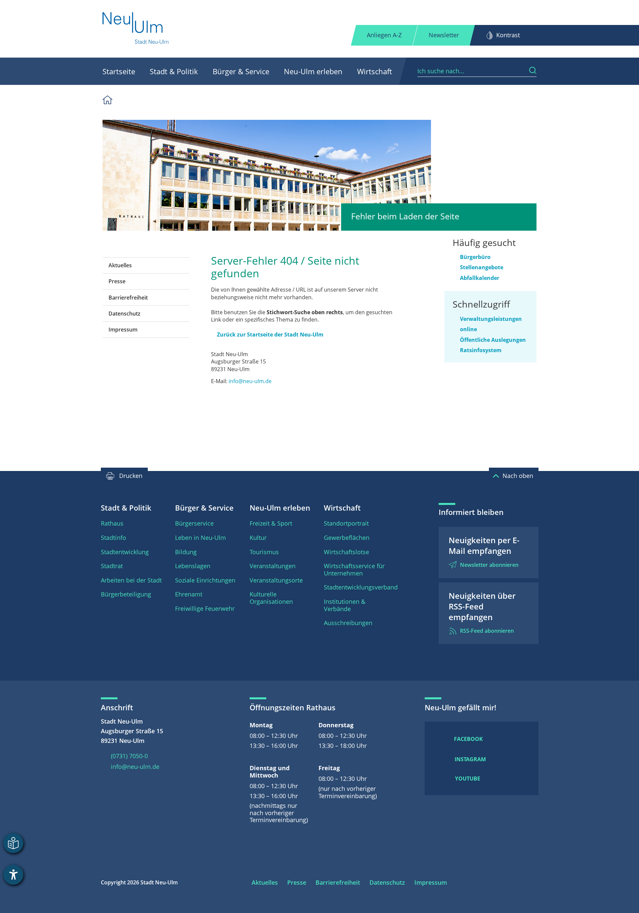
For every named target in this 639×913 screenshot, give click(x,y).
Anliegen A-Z (384, 35)
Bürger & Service (241, 71)
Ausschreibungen (348, 623)
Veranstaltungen (273, 566)
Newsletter (444, 35)
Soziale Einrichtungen (205, 580)
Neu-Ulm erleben (313, 71)
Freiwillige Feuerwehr (205, 608)
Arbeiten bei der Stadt (131, 580)
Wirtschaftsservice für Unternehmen (354, 569)
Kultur (258, 538)
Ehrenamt (188, 594)
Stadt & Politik (174, 71)
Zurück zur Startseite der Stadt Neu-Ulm (270, 334)
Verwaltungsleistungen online (491, 324)
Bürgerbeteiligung (126, 594)
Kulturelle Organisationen (271, 597)
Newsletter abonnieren (489, 565)
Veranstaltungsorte (276, 580)
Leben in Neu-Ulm (200, 538)
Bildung (186, 552)
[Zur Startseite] (136, 29)
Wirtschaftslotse (346, 552)
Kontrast (508, 35)
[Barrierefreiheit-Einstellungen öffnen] (13, 875)
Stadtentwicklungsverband (361, 587)
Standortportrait (346, 523)
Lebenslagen (192, 566)
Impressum (122, 329)
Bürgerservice (194, 523)
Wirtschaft (374, 71)
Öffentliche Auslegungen (493, 339)
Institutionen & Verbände (344, 605)
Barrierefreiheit (128, 297)
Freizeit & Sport (271, 523)
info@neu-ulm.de (250, 381)
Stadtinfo (113, 538)
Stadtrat (112, 566)
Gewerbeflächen (346, 538)
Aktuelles (120, 265)
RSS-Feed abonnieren (487, 630)
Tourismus (264, 552)
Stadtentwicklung (125, 552)
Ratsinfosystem (481, 350)
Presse (116, 281)
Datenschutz (124, 313)
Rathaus (112, 523)
